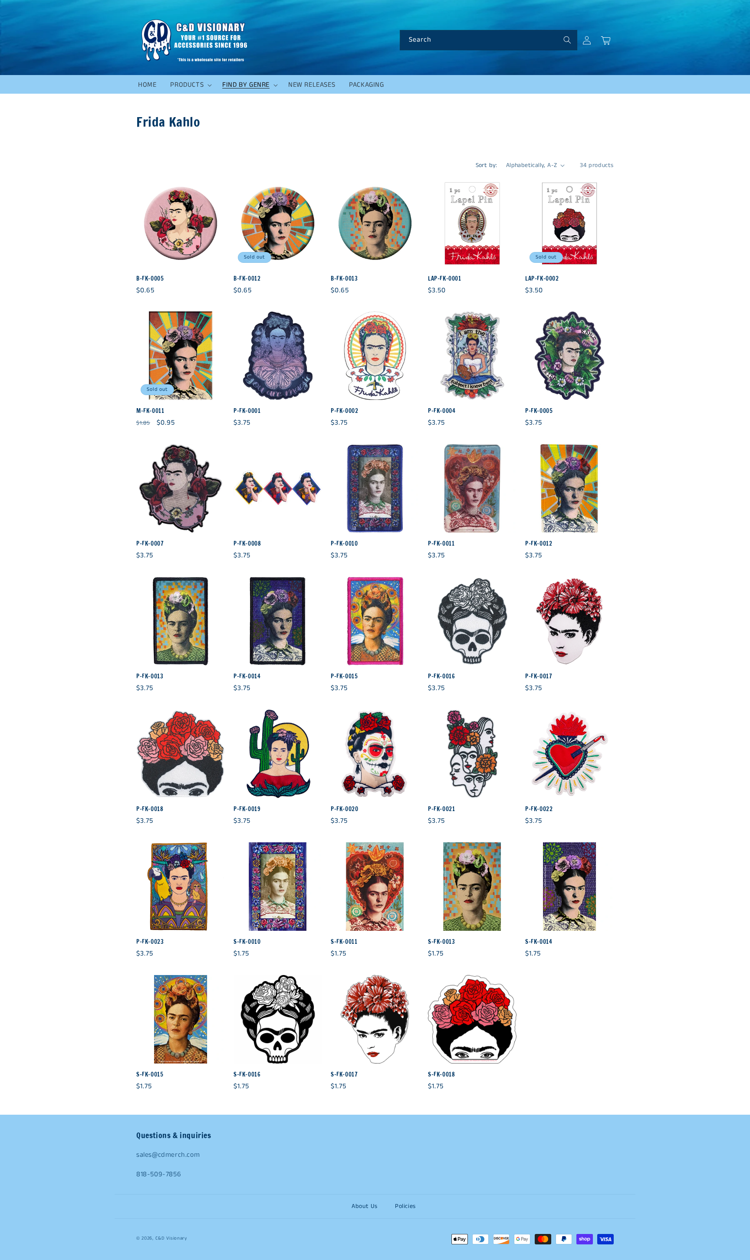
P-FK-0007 (150, 543)
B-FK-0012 (247, 278)
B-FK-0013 (344, 278)
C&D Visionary (171, 1238)
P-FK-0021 (441, 809)
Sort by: (486, 165)
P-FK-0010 (344, 543)
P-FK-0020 (344, 809)
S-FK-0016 (247, 1074)
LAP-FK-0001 (444, 278)
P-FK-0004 (441, 411)
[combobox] (488, 40)
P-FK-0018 (149, 809)
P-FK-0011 (441, 543)
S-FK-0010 (247, 942)
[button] (189, 85)
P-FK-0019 (247, 809)
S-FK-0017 (344, 1074)
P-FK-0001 (247, 411)
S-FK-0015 (149, 1074)
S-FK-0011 (344, 942)
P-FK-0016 (441, 676)
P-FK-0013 (149, 676)
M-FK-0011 (150, 411)
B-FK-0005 (150, 278)
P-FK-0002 (344, 411)
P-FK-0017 (538, 676)
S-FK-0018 (441, 1074)
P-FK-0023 (150, 942)
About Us (365, 1206)
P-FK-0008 (247, 543)
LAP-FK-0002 (542, 278)
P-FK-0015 (344, 676)
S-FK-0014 (538, 942)
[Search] (567, 39)
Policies (405, 1206)
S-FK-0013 (441, 942)
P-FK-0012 (538, 543)
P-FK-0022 (539, 809)
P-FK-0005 (539, 411)
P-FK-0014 (247, 676)
